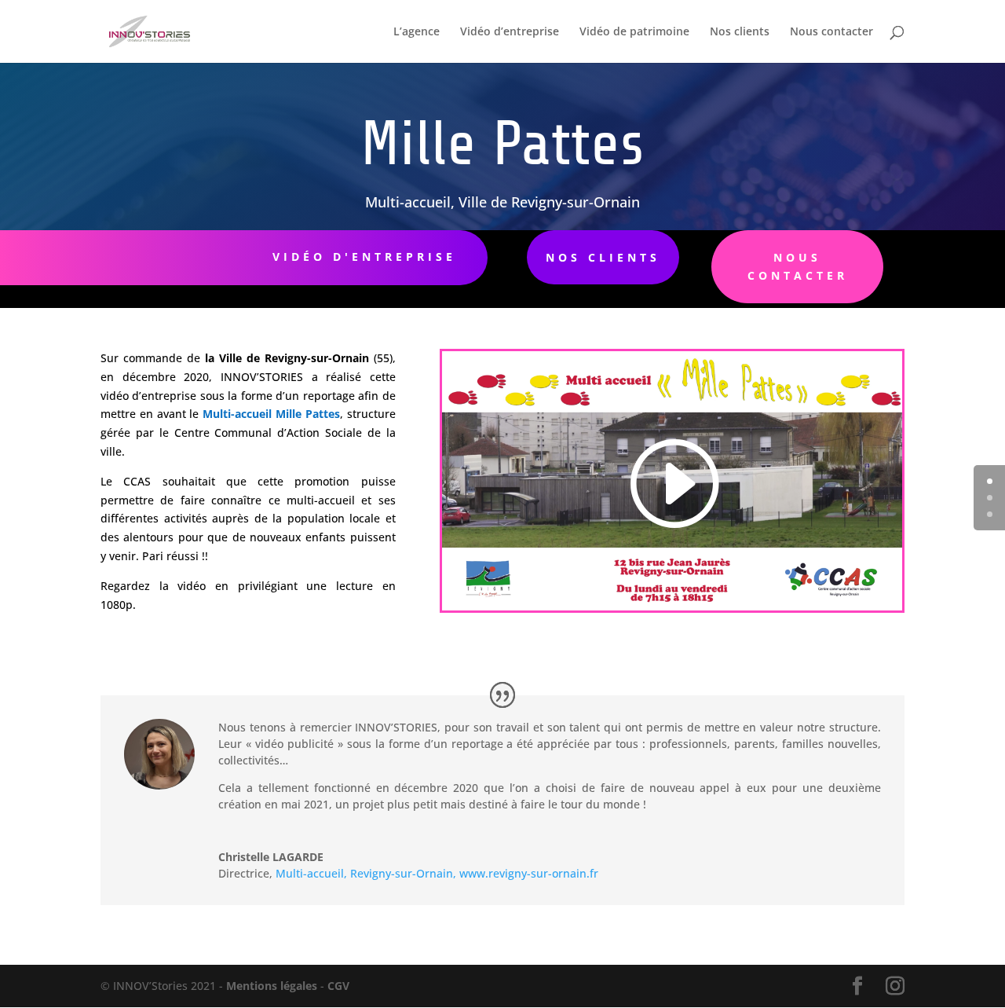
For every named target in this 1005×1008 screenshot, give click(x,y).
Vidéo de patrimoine (634, 32)
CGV (338, 985)
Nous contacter (831, 32)
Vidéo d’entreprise (509, 32)
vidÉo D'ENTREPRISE (364, 256)
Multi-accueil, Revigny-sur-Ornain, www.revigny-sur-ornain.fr (437, 873)
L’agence (416, 32)
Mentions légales (270, 985)
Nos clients (739, 32)
